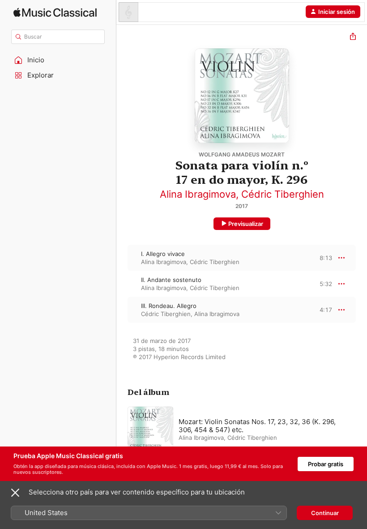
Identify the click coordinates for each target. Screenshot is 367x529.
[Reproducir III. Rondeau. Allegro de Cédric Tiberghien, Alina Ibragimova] (122, 309)
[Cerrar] (15, 493)
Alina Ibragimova (198, 194)
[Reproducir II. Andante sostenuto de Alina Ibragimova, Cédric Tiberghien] (122, 283)
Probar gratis (325, 464)
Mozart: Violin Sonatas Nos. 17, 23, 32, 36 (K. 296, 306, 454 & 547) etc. (257, 425)
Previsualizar (245, 223)
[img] (55, 12)
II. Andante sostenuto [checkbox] (171, 279)
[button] (58, 60)
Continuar (325, 512)
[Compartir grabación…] (353, 37)
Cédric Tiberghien (282, 194)
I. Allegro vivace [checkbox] (163, 253)
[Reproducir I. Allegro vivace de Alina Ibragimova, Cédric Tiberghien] (122, 257)
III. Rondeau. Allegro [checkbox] (168, 305)
